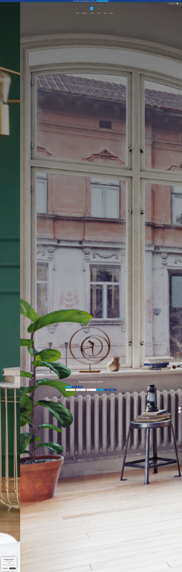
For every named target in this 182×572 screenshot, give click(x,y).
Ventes (77, 13)
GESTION (99, 13)
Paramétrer (5, 568)
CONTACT (111, 13)
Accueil (71, 13)
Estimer (80, 386)
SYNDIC (105, 13)
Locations (92, 13)
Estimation (84, 13)
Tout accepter (12, 568)
